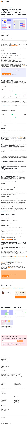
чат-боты (2, 257)
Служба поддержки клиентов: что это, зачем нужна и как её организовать (13, 288)
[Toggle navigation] (26, 1)
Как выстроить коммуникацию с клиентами (6, 36)
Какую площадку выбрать (4, 35)
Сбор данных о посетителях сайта (5, 358)
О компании (2, 385)
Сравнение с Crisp (16, 401)
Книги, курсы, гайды (3, 411)
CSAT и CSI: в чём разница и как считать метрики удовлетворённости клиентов (13, 287)
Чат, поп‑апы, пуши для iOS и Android (5, 361)
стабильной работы (10, 267)
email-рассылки (10, 261)
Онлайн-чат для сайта (3, 359)
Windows (3, 423)
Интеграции (2, 365)
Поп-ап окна (2, 360)
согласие (13, 343)
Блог (5, 7)
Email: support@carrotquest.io (17, 384)
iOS (10, 423)
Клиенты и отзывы (3, 383)
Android (7, 423)
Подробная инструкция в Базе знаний (6, 211)
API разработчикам (3, 400)
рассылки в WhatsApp (16, 261)
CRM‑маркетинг (3, 367)
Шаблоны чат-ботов (3, 410)
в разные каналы (8, 193)
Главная (2, 7)
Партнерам (2, 401)
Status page (2, 402)
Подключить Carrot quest (6, 74)
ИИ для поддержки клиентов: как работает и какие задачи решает (9, 375)
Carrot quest (24, 65)
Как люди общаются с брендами (5, 34)
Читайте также (3, 39)
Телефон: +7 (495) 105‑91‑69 (17, 383)
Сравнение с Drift (16, 402)
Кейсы (1, 408)
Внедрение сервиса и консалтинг (5, 366)
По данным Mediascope (4, 105)
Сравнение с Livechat (17, 400)
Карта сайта (15, 385)
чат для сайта (8, 256)
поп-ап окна (3, 262)
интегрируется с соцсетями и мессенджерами (20, 256)
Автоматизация (10, 7)
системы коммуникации (20, 137)
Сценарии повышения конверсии (5, 409)
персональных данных (22, 343)
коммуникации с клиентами (15, 45)
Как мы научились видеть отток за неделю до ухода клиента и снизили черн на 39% (11, 376)
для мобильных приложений (13, 258)
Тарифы (2, 384)
